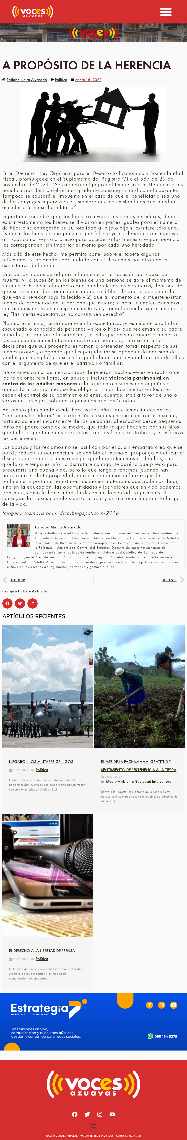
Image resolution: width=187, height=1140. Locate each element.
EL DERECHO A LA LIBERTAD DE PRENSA (42, 950)
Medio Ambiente (120, 781)
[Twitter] (87, 1114)
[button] (166, 11)
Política (61, 79)
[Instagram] (100, 1114)
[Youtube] (112, 1114)
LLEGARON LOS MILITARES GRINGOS (41, 761)
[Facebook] (75, 1114)
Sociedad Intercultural (153, 781)
